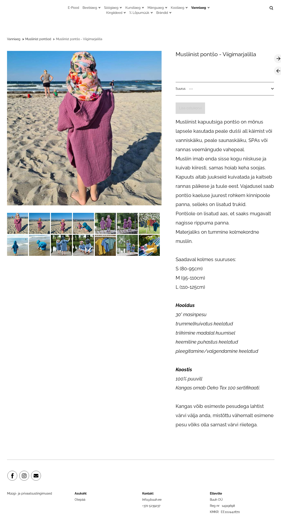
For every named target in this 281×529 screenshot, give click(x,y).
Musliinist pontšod (38, 39)
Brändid (162, 13)
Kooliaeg (177, 8)
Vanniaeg (198, 8)
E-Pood (73, 8)
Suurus (181, 88)
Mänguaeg (156, 8)
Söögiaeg (111, 8)
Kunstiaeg (132, 8)
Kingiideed (114, 13)
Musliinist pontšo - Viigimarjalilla (79, 39)
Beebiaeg (90, 8)
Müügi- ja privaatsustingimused (29, 493)
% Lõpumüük (139, 13)
